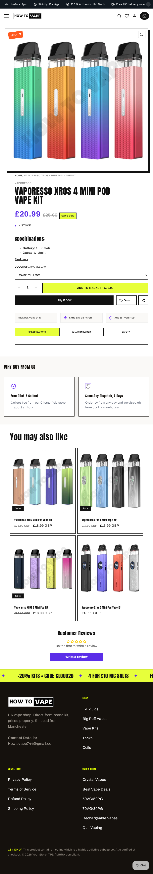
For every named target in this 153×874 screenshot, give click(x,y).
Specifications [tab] (37, 332)
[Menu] (6, 16)
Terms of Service (22, 789)
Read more (21, 259)
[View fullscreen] (141, 34)
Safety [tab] (126, 332)
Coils (86, 748)
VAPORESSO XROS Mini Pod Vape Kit (33, 520)
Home (19, 175)
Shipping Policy (21, 809)
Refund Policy (19, 799)
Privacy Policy (20, 780)
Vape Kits (90, 728)
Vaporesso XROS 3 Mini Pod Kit (31, 607)
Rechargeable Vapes (100, 818)
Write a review (76, 656)
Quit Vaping (92, 828)
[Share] (143, 300)
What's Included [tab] (81, 332)
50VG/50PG (92, 799)
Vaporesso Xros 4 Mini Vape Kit (99, 520)
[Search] (119, 16)
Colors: (30, 266)
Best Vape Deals (96, 789)
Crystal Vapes (94, 780)
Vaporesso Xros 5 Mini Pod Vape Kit (101, 607)
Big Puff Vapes (94, 719)
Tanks (87, 738)
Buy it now (64, 300)
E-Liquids (90, 709)
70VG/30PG (92, 809)
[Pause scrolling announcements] (148, 4)
